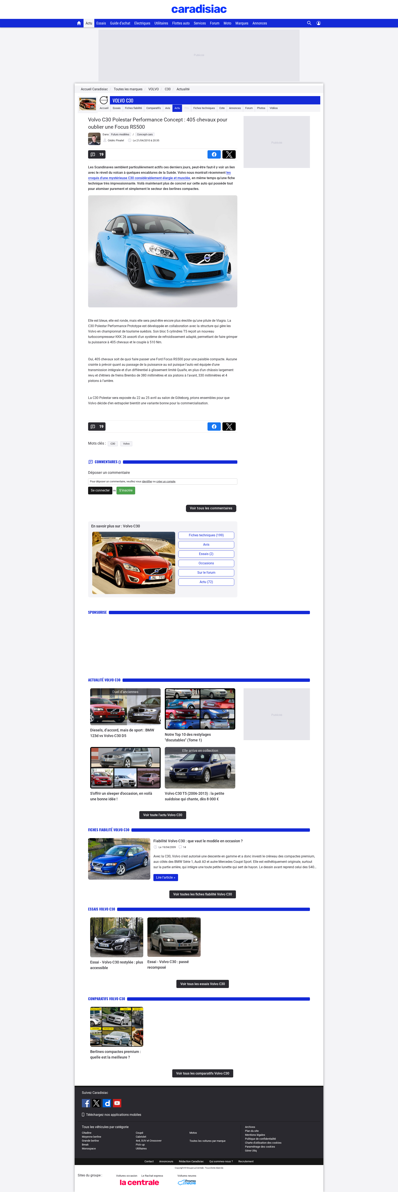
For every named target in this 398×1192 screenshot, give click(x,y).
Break (85, 1144)
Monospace (89, 1148)
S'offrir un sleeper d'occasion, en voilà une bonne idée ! (121, 796)
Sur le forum (206, 573)
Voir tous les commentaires (211, 508)
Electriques (142, 23)
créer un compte (165, 481)
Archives (250, 1126)
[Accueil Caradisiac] (79, 23)
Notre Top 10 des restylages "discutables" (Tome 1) (188, 737)
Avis (167, 108)
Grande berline (90, 1140)
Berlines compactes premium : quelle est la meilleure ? (115, 1054)
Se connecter (100, 490)
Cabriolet (141, 1136)
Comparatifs (153, 108)
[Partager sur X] (229, 153)
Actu (89, 23)
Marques (241, 23)
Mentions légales (255, 1134)
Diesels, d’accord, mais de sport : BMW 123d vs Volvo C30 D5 (122, 733)
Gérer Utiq (251, 1150)
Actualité (183, 89)
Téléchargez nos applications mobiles (113, 1115)
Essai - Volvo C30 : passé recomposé (168, 964)
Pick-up (140, 1144)
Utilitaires (161, 23)
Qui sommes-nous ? (221, 1161)
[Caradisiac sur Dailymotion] (107, 1104)
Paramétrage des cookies (260, 1146)
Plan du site (252, 1130)
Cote (222, 108)
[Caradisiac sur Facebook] (86, 1104)
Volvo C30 (123, 100)
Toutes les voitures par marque (207, 1140)
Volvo (126, 443)
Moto (227, 23)
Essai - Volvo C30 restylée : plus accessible (116, 965)
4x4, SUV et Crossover (148, 1140)
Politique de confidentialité (260, 1138)
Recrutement (246, 1161)
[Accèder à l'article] (125, 706)
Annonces (259, 23)
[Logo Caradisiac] (199, 16)
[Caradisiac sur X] (97, 1104)
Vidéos (274, 108)
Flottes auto (181, 23)
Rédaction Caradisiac (191, 1161)
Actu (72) (206, 582)
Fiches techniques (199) (206, 535)
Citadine (86, 1132)
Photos (261, 108)
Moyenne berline (91, 1136)
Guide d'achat (120, 23)
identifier (147, 481)
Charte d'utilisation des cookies (263, 1142)
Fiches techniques (204, 108)
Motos (193, 1132)
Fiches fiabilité (133, 108)
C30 (112, 443)
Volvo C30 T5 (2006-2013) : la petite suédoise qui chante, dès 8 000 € (194, 796)
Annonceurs (166, 1161)
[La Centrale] (139, 1186)
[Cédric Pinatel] (94, 144)
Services (200, 23)
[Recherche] (309, 23)
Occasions (206, 563)
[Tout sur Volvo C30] (87, 109)
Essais (101, 23)
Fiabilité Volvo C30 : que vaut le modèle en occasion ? (198, 841)
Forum (215, 23)
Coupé (139, 1132)
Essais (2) (206, 554)
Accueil (104, 108)
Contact (149, 1161)
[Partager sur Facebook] (214, 153)
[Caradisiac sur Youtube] (117, 1104)
